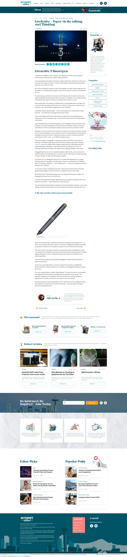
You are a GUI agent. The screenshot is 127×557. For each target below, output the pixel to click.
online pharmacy (90, 554)
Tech (41, 3)
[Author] (59, 298)
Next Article (80, 308)
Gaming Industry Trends (98, 91)
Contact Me (91, 3)
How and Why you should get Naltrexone (18, 554)
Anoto (84, 242)
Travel (52, 3)
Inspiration (58, 3)
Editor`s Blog (77, 530)
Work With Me (78, 522)
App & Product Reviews (97, 84)
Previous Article (42, 308)
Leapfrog (37, 144)
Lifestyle (47, 3)
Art (72, 3)
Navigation (77, 528)
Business (36, 3)
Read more (38, 331)
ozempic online (19, 556)
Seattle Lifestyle (67, 3)
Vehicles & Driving (97, 106)
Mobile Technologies (97, 94)
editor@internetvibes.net (96, 522)
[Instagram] (101, 3)
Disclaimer (77, 525)
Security (97, 97)
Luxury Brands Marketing (98, 141)
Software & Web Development (98, 101)
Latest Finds (78, 3)
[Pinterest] (105, 3)
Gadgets (97, 88)
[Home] (26, 3)
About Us (85, 3)
